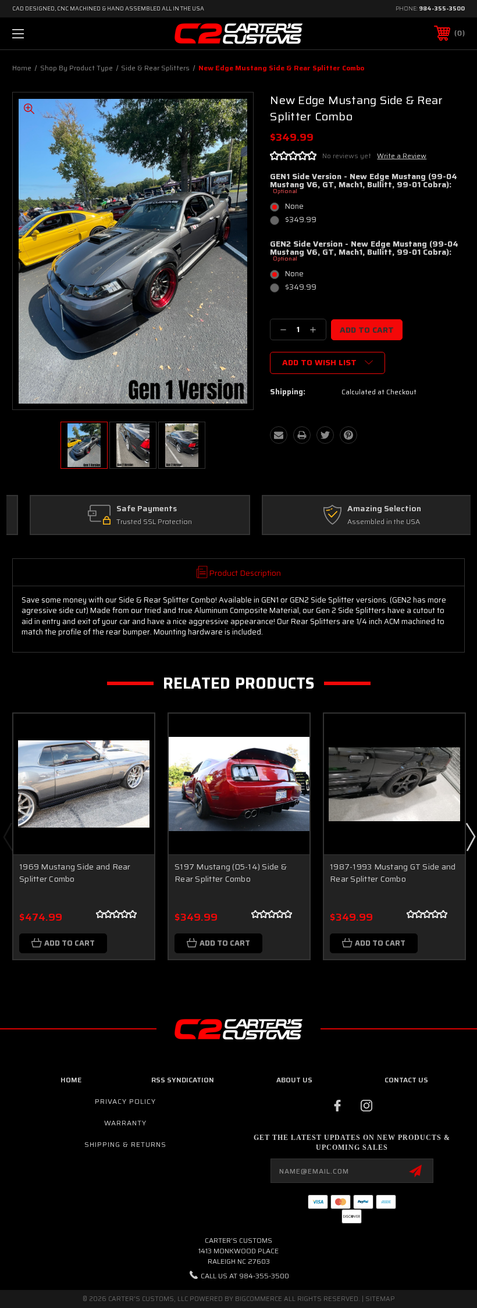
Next (470, 836)
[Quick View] (131, 736)
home (70, 1079)
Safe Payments (129, 509)
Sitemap (380, 1299)
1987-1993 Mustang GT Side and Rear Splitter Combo (392, 872)
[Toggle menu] (57, 33)
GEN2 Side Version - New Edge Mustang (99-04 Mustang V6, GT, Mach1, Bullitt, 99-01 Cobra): (364, 251)
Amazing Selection (367, 509)
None (294, 206)
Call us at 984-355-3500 (245, 1275)
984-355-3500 (442, 8)
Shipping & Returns (125, 1144)
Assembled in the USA (366, 522)
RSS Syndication (182, 1079)
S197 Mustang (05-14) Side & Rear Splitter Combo (231, 872)
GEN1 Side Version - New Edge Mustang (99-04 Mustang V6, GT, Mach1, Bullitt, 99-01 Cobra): (363, 183)
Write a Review (401, 155)
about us (294, 1079)
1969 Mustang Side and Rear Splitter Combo (75, 872)
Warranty (125, 1122)
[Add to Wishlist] (131, 764)
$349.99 (300, 219)
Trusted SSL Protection (137, 522)
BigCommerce (258, 1299)
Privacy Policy (125, 1101)
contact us (406, 1079)
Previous (7, 836)
